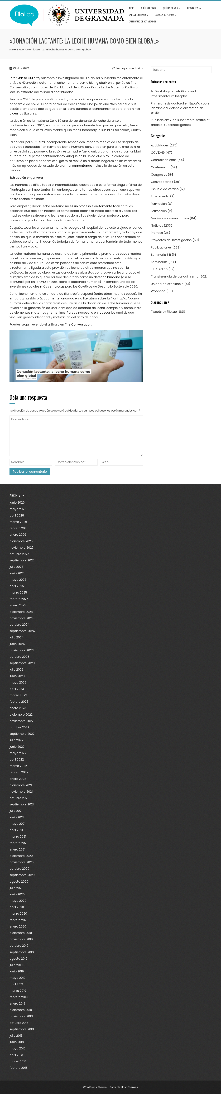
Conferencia (160, 167)
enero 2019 (17, 1003)
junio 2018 (16, 1042)
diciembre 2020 (21, 856)
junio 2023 (17, 676)
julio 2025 (16, 567)
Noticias (157, 225)
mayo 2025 (17, 580)
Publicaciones (161, 247)
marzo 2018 (17, 1061)
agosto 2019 (18, 959)
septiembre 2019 (21, 952)
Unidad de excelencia (167, 284)
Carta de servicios (138, 14)
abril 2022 (16, 759)
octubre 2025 (19, 554)
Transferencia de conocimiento (174, 276)
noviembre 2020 (21, 862)
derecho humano (107, 277)
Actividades (160, 145)
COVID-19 (158, 153)
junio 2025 (17, 573)
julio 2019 (16, 965)
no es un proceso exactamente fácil (92, 206)
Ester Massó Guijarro (24, 78)
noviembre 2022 (21, 721)
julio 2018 (16, 1036)
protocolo (114, 215)
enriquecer (102, 312)
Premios (157, 233)
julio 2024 (16, 637)
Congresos (159, 175)
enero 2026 (17, 535)
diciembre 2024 (21, 612)
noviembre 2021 (21, 792)
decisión (20, 121)
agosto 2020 (18, 882)
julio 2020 (16, 888)
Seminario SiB (161, 255)
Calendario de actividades (142, 21)
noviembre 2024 (21, 618)
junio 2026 (17, 502)
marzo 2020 (18, 913)
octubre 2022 (19, 727)
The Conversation (78, 324)
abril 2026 (16, 515)
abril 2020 (16, 907)
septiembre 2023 (22, 663)
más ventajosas (52, 286)
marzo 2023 (18, 695)
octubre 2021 (18, 798)
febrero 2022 (18, 772)
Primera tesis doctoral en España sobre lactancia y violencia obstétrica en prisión (180, 108)
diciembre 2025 (21, 541)
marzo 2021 (17, 836)
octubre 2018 (18, 1023)
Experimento (160, 196)
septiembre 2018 (21, 1029)
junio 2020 (17, 894)
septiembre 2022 (22, 734)
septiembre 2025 (22, 560)
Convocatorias (162, 182)
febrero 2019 (18, 997)
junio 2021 (16, 817)
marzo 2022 (18, 766)
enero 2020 (17, 926)
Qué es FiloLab (148, 8)
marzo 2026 (18, 522)
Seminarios (159, 262)
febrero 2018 (18, 1068)
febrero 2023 (18, 702)
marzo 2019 (17, 991)
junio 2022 (17, 747)
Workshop (158, 291)
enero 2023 (17, 708)
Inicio (131, 8)
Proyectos (192, 8)
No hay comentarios (129, 68)
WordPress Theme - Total (99, 1087)
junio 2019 (16, 971)
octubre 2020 (19, 869)
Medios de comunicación (170, 218)
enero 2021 (17, 849)
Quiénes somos (170, 8)
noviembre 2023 (21, 650)
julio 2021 (15, 811)
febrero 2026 (18, 528)
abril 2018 (16, 1055)
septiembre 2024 (22, 631)
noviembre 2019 (21, 939)
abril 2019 (16, 984)
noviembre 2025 (21, 548)
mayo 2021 (17, 824)
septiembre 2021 (21, 804)
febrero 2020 (18, 920)
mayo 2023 (17, 682)
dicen (13, 113)
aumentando (82, 166)
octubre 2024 (19, 625)
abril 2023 (16, 689)
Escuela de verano (164, 14)
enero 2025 (17, 605)
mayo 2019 (17, 978)
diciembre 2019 (20, 933)
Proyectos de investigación (171, 240)
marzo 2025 (18, 592)
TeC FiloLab (159, 269)
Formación (159, 204)
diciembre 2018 (20, 1010)
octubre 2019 (18, 946)
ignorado (67, 298)
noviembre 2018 (21, 1016)
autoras (15, 303)
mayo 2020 (17, 901)
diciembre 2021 (20, 785)
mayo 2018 (17, 1048)
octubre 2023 (19, 657)
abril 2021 (16, 830)
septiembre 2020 (22, 875)
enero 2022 (17, 779)
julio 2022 (16, 740)
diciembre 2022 (21, 715)
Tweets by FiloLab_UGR (168, 312)
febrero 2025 (18, 599)
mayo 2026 (17, 509)
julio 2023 (16, 669)
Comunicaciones (163, 160)
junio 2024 (17, 644)
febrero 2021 (18, 843)
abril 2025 (16, 586)
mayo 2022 (17, 753)
